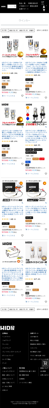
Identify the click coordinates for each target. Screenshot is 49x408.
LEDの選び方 (34, 336)
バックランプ (6, 348)
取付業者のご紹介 (35, 352)
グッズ (4, 363)
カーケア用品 (6, 359)
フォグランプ (6, 340)
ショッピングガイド (8, 371)
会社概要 (43, 371)
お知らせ (5, 390)
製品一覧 (22, 3)
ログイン (42, 3)
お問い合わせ (44, 375)
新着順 (31, 30)
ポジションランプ (7, 355)
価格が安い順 (23, 30)
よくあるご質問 (7, 386)
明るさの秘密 (34, 340)
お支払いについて (7, 379)
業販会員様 (34, 6)
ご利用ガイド (24, 6)
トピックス (33, 348)
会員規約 (22, 379)
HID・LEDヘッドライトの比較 (39, 359)
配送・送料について (8, 375)
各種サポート (24, 9)
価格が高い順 (13, 30)
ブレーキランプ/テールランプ (11, 352)
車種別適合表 (33, 3)
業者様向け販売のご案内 (37, 344)
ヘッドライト (6, 336)
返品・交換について (8, 382)
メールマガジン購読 (25, 382)
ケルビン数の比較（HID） (38, 355)
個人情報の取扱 (24, 375)
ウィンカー (5, 344)
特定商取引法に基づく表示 (27, 371)
